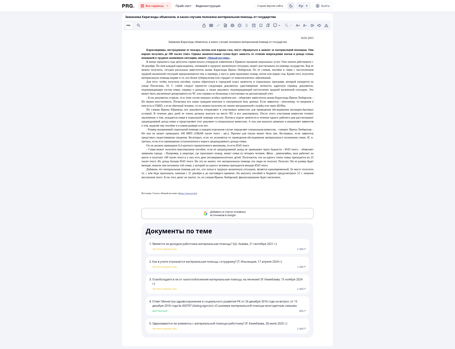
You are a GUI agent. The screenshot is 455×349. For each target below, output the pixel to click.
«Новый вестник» (218, 57)
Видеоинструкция (208, 6)
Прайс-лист (183, 6)
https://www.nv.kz (187, 193)
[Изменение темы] (291, 5)
